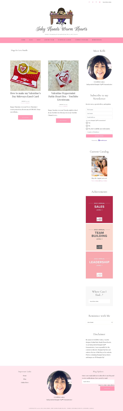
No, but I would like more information (99, 129)
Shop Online (103, 181)
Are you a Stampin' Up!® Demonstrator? (96, 120)
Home (25, 376)
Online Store (25, 382)
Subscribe (107, 388)
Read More (25, 117)
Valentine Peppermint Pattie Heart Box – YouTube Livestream (63, 96)
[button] (87, 123)
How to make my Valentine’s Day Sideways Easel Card (25, 95)
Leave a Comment (25, 103)
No (89, 126)
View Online (95, 181)
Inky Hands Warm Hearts (61, 19)
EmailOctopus (103, 140)
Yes (89, 123)
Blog (24, 379)
